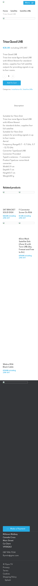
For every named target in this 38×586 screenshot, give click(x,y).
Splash (8, 580)
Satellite (13, 11)
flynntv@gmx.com (11, 556)
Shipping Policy (10, 577)
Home (5, 11)
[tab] (19, 106)
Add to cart (12, 83)
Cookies (6, 574)
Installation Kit (17, 89)
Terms (5, 571)
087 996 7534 (9, 552)
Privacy (6, 568)
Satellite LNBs (25, 11)
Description (19, 106)
